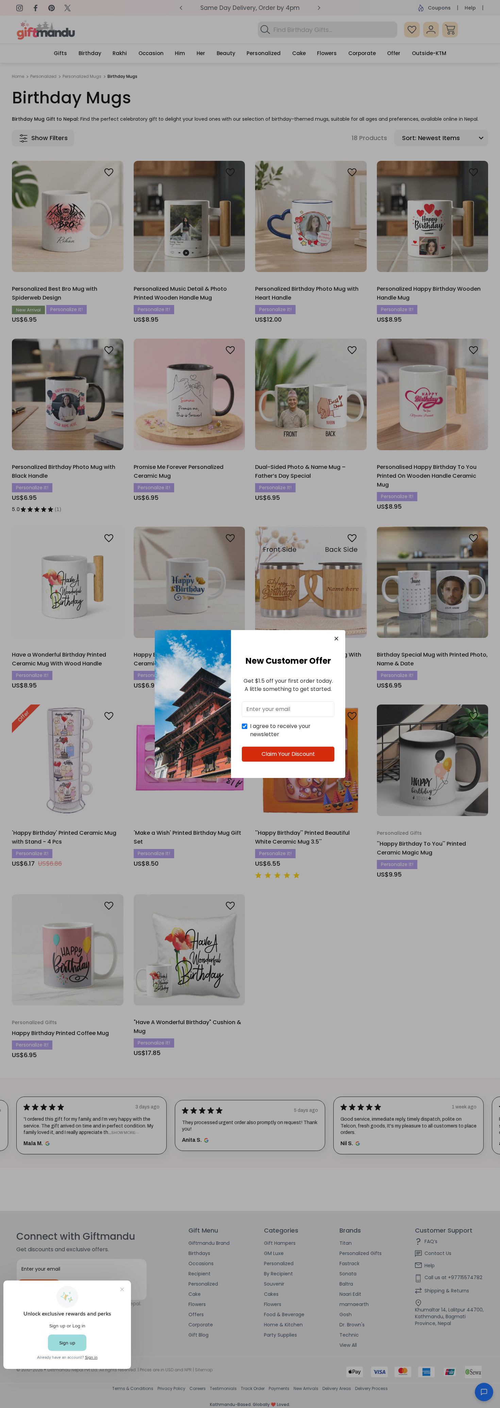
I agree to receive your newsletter (280, 730)
